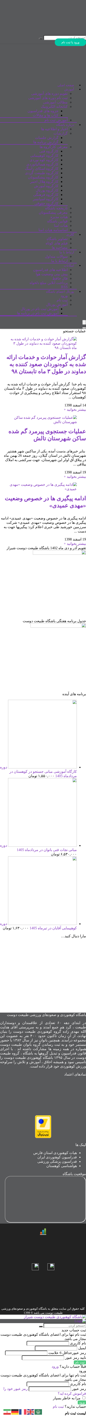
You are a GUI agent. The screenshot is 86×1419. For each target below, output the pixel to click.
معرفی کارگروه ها (54, 147)
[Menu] (84, 322)
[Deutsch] (15, 1412)
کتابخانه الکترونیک (54, 106)
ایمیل (82, 1348)
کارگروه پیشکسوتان (43, 177)
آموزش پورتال (57, 304)
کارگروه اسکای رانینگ (41, 168)
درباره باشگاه (65, 125)
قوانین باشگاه (57, 221)
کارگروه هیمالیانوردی (42, 164)
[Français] (23, 1412)
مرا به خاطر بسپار (67, 1398)
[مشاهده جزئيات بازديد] (43, 1234)
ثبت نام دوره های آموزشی (48, 98)
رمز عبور (67, 1353)
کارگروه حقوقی (46, 203)
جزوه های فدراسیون (43, 111)
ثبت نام (62, 300)
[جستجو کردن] (41, 38)
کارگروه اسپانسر (45, 199)
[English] (31, 1412)
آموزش (69, 89)
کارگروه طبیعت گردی (41, 173)
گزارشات (60, 133)
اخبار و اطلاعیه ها (54, 129)
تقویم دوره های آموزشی (49, 93)
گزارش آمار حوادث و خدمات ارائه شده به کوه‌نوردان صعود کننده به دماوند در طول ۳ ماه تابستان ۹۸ (46, 364)
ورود (64, 296)
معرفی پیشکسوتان (53, 212)
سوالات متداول (56, 256)
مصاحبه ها (60, 247)
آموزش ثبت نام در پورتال (39, 309)
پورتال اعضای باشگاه (60, 291)
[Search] (84, 328)
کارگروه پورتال (47, 190)
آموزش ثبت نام (56, 120)
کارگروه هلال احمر (44, 182)
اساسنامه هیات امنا (53, 230)
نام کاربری (77, 1343)
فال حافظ (60, 278)
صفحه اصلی (65, 85)
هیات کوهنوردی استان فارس (55, 1153)
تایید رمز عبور (75, 1358)
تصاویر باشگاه (57, 239)
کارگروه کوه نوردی (44, 160)
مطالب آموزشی (55, 102)
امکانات (69, 265)
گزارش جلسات (46, 138)
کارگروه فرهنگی (45, 195)
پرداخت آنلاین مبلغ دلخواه (49, 283)
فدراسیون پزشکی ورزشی (57, 1161)
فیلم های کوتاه (57, 243)
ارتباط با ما (66, 252)
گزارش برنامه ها (45, 142)
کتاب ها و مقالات (45, 115)
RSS (64, 287)
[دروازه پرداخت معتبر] (43, 1137)
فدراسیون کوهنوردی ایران (57, 1157)
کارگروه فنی (48, 151)
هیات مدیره (59, 217)
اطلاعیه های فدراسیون (50, 270)
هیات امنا (61, 225)
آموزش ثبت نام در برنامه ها (37, 313)
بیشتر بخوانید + (75, 409)
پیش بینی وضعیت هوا (52, 274)
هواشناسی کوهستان (61, 1166)
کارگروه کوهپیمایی (44, 155)
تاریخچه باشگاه (56, 208)
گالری (70, 234)
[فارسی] (7, 1412)
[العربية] (38, 1412)
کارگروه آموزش (46, 186)
